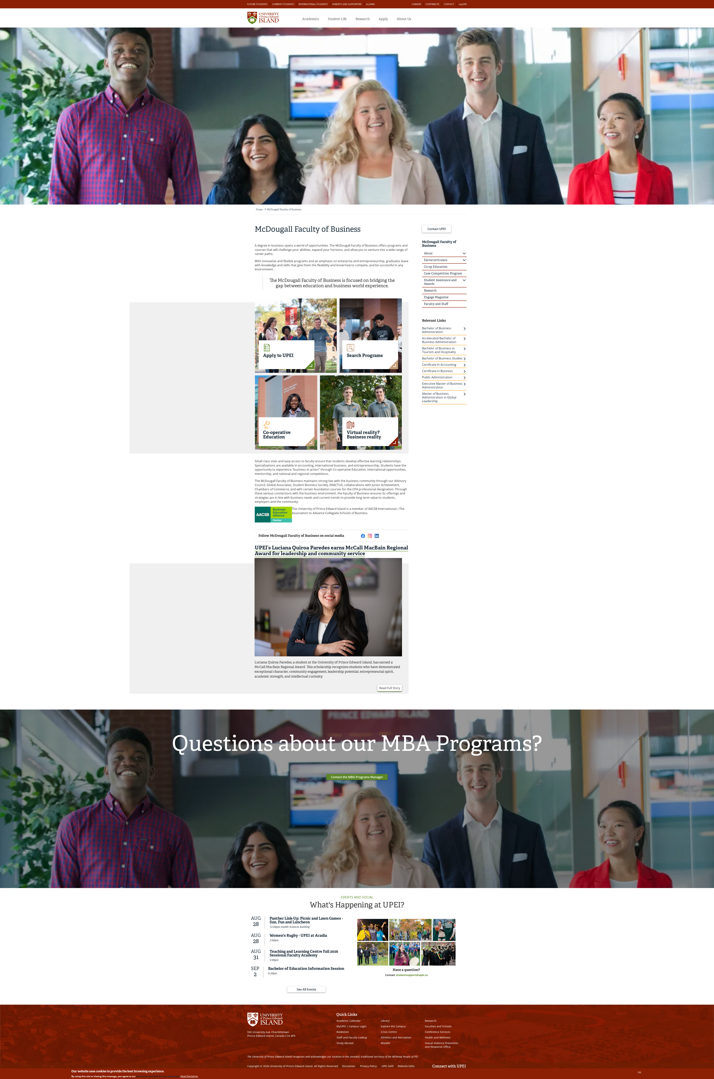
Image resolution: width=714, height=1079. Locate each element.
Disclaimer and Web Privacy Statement (157, 1076)
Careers (416, 4)
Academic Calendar (349, 1020)
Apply (383, 19)
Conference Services (437, 1032)
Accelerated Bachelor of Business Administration (439, 340)
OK (639, 1072)
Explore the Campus (393, 1026)
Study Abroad (345, 1043)
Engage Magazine (436, 297)
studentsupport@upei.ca (412, 975)
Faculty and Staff (436, 304)
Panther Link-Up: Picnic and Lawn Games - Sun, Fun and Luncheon (306, 920)
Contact (449, 4)
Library (385, 1020)
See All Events (306, 989)
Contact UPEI (436, 229)
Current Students (283, 4)
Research (363, 19)
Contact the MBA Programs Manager (357, 777)
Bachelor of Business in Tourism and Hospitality (439, 350)
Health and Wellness (438, 1037)
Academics (310, 19)
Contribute (432, 4)
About (428, 253)
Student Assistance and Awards (440, 282)
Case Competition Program (443, 273)
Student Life (337, 19)
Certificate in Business (437, 371)
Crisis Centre (389, 1032)
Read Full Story (389, 688)
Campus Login (357, 1026)
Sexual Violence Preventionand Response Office (441, 1045)
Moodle (385, 1043)
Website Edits (406, 1066)
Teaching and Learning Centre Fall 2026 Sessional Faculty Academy (304, 953)
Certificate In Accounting (439, 365)
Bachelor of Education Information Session (306, 968)
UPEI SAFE (388, 1066)
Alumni (370, 4)
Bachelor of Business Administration (436, 330)
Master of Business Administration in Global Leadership (439, 397)
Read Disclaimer (189, 1076)
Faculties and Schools (438, 1026)
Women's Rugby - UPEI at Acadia (298, 935)
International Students (313, 4)
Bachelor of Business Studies (442, 358)
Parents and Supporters (347, 4)
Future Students (257, 4)
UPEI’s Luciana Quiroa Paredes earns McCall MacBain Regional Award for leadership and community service (331, 550)
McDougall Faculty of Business (284, 209)
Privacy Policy (368, 1066)
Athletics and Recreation (396, 1037)
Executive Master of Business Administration (442, 385)
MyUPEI (341, 1026)
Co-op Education (435, 267)
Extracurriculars (435, 260)
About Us (404, 19)
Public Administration (437, 377)
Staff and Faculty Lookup (352, 1037)
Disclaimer (348, 1066)
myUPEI (463, 4)
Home (259, 209)
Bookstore (343, 1032)
